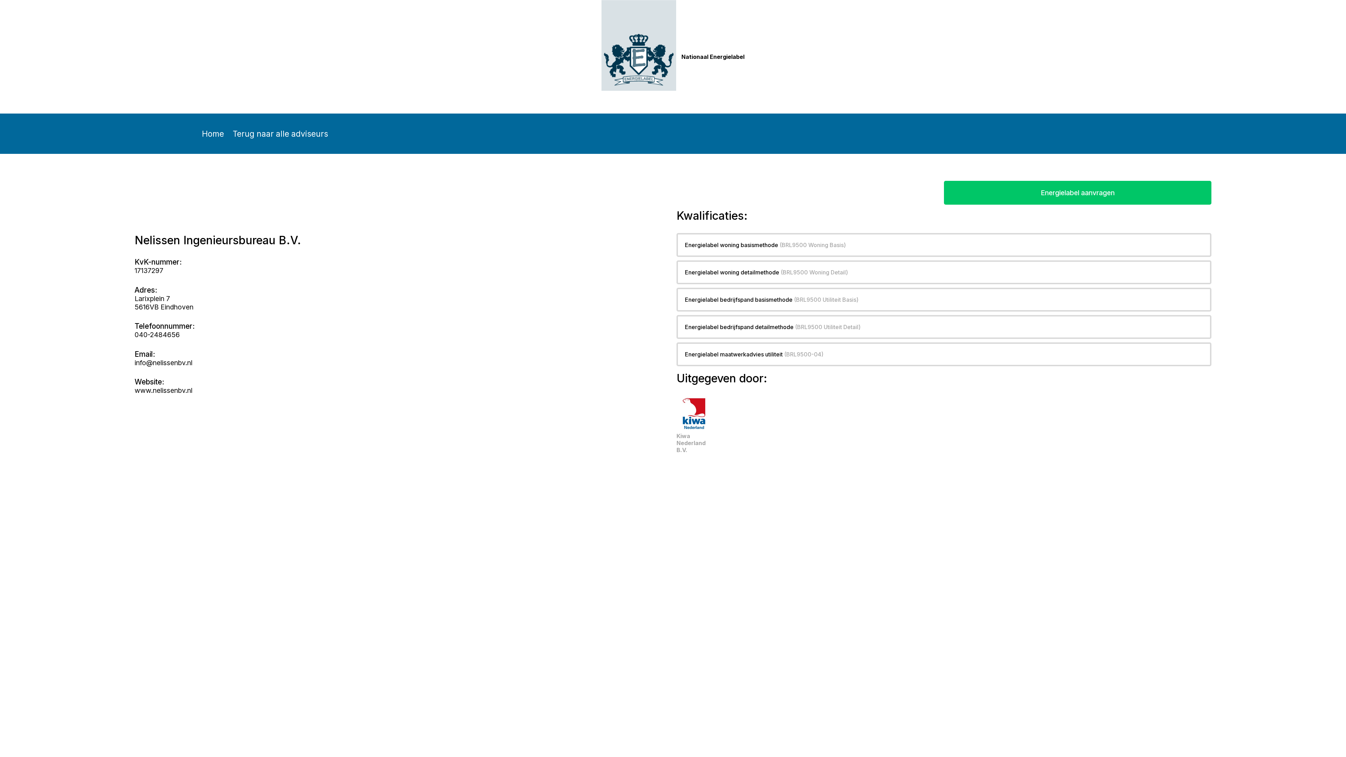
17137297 (149, 270)
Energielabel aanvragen (1078, 193)
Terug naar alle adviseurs (280, 133)
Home (213, 133)
